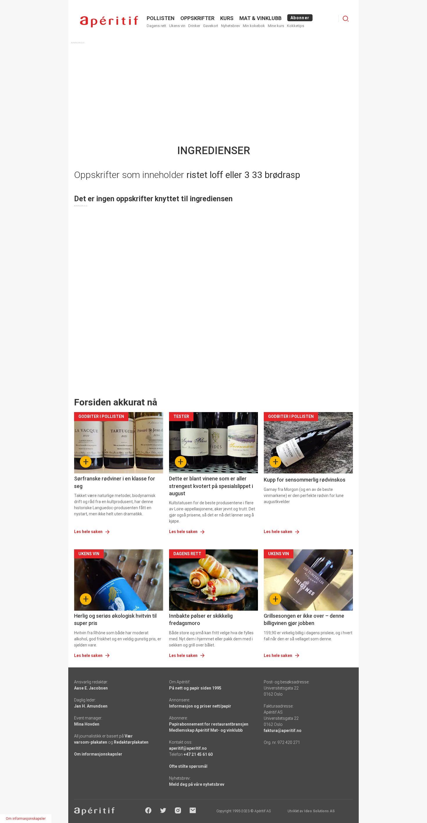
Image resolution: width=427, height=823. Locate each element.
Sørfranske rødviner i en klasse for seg (114, 482)
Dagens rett (156, 26)
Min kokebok (254, 26)
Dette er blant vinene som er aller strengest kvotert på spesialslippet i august (211, 485)
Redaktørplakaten (131, 742)
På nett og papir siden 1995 (195, 688)
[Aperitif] (109, 21)
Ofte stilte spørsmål (188, 766)
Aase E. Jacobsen (91, 688)
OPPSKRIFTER (197, 18)
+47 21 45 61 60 (198, 754)
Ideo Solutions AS (319, 811)
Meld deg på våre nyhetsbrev (196, 784)
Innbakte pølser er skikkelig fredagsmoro (201, 619)
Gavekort (210, 26)
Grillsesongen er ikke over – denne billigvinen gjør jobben (304, 619)
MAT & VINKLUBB (260, 18)
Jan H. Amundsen (90, 706)
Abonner (299, 17)
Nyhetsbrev (230, 26)
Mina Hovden (86, 724)
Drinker (194, 26)
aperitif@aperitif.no (188, 748)
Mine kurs (276, 26)
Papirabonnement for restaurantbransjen (208, 724)
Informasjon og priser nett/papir (200, 706)
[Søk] (345, 18)
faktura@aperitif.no (283, 730)
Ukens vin (177, 26)
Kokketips (295, 26)
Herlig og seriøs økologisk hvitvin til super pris (115, 619)
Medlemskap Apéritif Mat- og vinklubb (206, 730)
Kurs (227, 18)
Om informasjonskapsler (98, 754)
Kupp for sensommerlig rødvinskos (304, 480)
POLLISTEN (161, 18)
